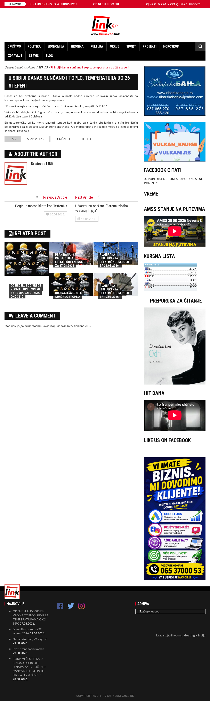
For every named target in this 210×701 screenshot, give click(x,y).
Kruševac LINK (42, 164)
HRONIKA (77, 46)
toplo (86, 139)
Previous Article (55, 197)
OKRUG (115, 46)
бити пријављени (78, 326)
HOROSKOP (171, 46)
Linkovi (183, 4)
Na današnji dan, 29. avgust (30, 639)
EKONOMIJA (56, 46)
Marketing (173, 4)
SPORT (131, 46)
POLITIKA (34, 46)
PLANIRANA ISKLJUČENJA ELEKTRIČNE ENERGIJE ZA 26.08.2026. (115, 260)
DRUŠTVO (14, 46)
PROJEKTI (149, 46)
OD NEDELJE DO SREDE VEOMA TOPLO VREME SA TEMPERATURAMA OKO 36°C (26, 291)
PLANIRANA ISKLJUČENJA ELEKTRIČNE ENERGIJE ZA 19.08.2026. (115, 291)
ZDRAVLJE (15, 56)
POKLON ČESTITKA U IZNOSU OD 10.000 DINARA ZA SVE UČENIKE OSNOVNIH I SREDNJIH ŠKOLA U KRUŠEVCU (30, 667)
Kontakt (162, 4)
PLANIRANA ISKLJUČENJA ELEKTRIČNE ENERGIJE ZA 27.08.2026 (70, 260)
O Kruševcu (195, 4)
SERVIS (34, 56)
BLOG (49, 56)
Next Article (84, 197)
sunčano (63, 139)
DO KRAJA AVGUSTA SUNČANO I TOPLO (68, 295)
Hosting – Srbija (194, 635)
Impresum (151, 4)
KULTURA (96, 46)
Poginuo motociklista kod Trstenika (41, 206)
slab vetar (35, 139)
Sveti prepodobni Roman (28, 649)
